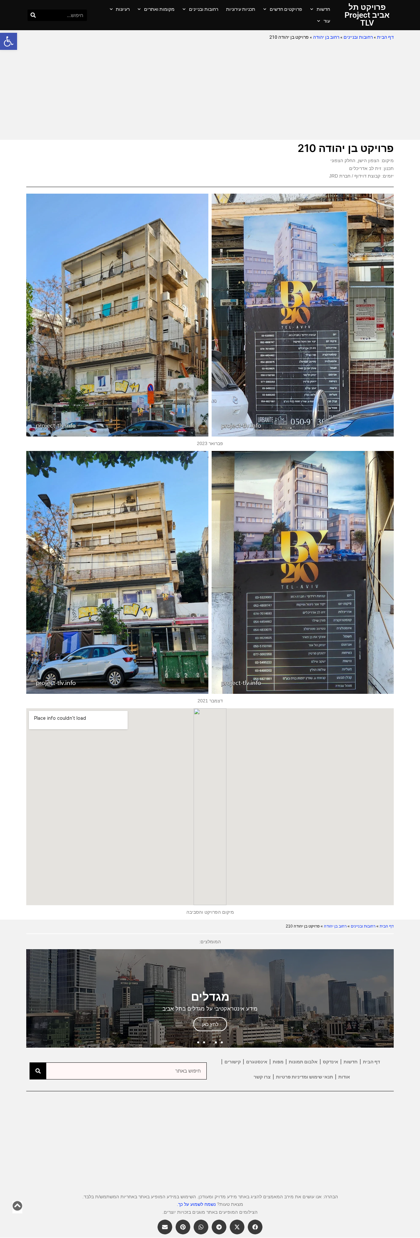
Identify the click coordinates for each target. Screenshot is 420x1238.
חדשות (323, 9)
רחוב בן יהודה (326, 37)
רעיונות (123, 9)
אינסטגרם (256, 1061)
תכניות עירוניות (240, 9)
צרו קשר (262, 1076)
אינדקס (330, 1061)
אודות (344, 1076)
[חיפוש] (33, 15)
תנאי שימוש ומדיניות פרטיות (304, 1076)
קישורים (232, 1061)
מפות (278, 1061)
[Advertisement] (210, 91)
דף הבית (385, 37)
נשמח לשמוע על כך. (196, 1204)
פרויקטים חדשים (286, 9)
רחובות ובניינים (203, 9)
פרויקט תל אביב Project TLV (367, 15)
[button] (8, 41)
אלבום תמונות (303, 1061)
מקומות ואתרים (159, 9)
